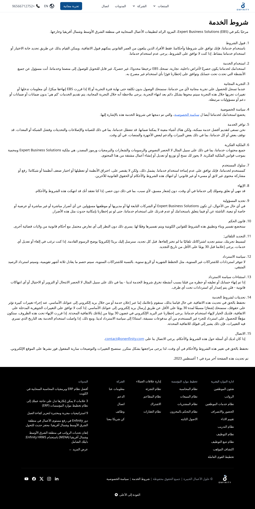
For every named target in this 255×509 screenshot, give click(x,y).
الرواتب (229, 396)
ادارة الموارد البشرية (222, 381)
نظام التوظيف (225, 434)
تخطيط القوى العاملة (221, 457)
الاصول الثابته (189, 419)
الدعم (121, 396)
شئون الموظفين (224, 389)
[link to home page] (225, 478)
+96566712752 (23, 6)
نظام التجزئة (153, 389)
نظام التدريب (226, 426)
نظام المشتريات (187, 404)
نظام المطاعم (152, 396)
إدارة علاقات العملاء (148, 381)
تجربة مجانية (71, 6)
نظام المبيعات (188, 396)
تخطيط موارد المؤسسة (184, 381)
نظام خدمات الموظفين (219, 404)
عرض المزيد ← (78, 449)
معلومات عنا (117, 389)
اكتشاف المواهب (223, 449)
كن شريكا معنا (116, 419)
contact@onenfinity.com (124, 338)
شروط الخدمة (141, 479)
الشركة (141, 6)
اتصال (105, 6)
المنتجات (163, 6)
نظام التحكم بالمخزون (183, 411)
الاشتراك (155, 404)
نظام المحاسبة (188, 389)
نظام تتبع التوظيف (222, 442)
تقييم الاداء (227, 419)
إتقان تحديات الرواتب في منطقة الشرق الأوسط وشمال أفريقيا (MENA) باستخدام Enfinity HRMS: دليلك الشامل (56, 437)
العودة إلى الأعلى (129, 495)
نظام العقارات (152, 411)
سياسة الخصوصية (186, 114)
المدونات (120, 6)
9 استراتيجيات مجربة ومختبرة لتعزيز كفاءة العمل (57, 413)
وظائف (120, 411)
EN (47, 6)
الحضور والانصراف (222, 411)
